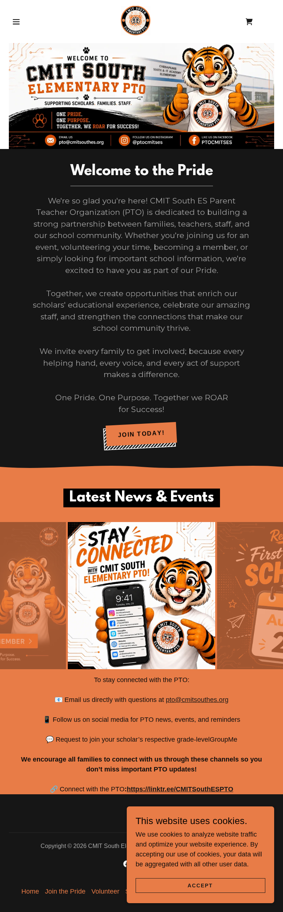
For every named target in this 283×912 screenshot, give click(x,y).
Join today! (141, 434)
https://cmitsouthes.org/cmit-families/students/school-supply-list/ (175, 719)
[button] (16, 21)
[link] (135, 20)
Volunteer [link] (105, 871)
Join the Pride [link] (65, 871)
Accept (200, 885)
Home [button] (30, 871)
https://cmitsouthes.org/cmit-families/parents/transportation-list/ (174, 739)
